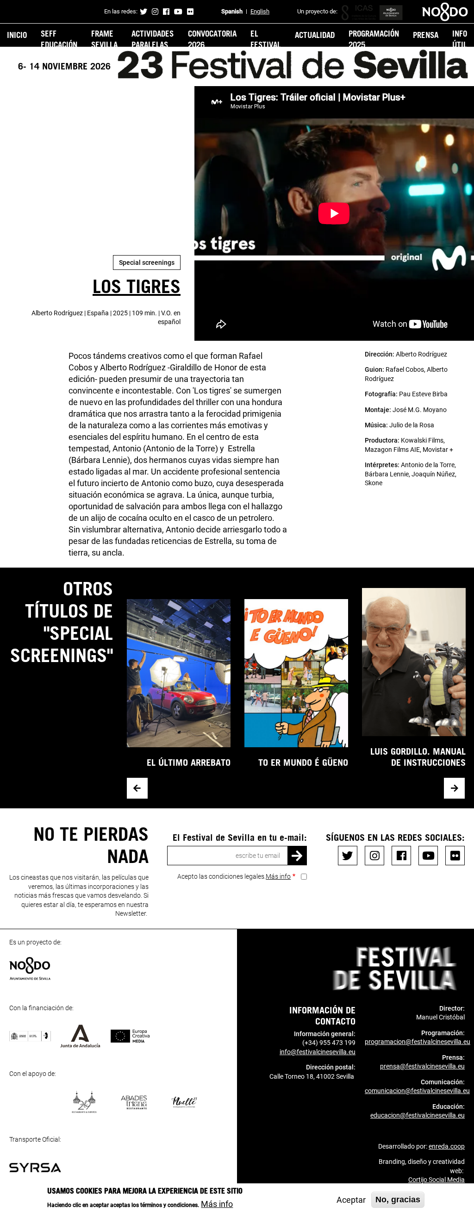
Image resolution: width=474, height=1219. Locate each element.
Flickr (190, 11)
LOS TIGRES (137, 286)
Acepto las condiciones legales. (234, 876)
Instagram (155, 11)
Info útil (459, 39)
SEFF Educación (59, 39)
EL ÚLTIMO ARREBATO (189, 762)
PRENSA (425, 34)
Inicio (17, 34)
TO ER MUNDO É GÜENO (303, 762)
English (259, 11)
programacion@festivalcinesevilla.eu (417, 1041)
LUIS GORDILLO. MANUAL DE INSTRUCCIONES (418, 756)
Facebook (166, 11)
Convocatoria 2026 (212, 39)
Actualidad (315, 34)
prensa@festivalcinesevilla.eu (422, 1066)
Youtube (178, 11)
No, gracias (397, 1199)
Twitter (143, 11)
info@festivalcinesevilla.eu (318, 1052)
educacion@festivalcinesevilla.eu (417, 1115)
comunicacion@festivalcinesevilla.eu (417, 1090)
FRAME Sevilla (104, 39)
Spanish (232, 11)
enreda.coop (447, 1146)
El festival (265, 39)
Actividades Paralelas (152, 39)
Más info (278, 876)
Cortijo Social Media (436, 1179)
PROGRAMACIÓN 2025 (374, 39)
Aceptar (351, 1200)
